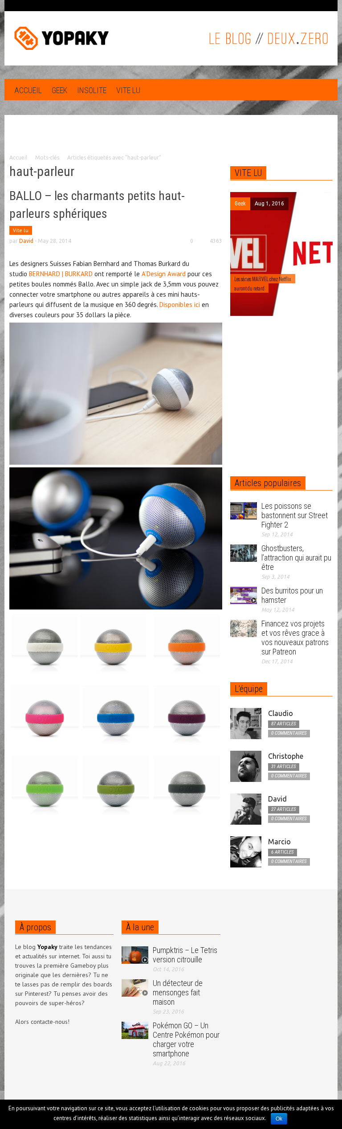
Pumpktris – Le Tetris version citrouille (185, 954)
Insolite (91, 90)
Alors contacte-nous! (42, 1022)
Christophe (285, 756)
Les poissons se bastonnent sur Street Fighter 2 (294, 515)
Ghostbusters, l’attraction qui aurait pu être (296, 558)
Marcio (279, 842)
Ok (279, 1119)
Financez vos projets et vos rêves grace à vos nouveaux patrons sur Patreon (295, 637)
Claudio (280, 713)
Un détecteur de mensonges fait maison (178, 992)
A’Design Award (164, 274)
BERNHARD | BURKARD (61, 274)
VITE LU (248, 173)
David (26, 241)
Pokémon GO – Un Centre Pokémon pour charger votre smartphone (186, 1039)
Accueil (28, 90)
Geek (59, 90)
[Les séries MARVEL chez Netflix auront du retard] (281, 254)
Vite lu (128, 90)
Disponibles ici (179, 304)
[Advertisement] (171, 140)
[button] (324, 89)
